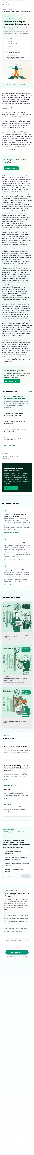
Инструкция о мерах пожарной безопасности (14, 852)
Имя (10, 937)
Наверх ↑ (29, 391)
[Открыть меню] (30, 3)
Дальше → (26, 876)
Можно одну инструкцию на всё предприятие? (14, 870)
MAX (17, 931)
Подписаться (12, 488)
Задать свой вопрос (9, 445)
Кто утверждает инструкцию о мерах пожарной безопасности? (16, 858)
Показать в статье (10, 876)
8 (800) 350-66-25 (23, 931)
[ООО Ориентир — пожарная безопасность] (5, 3)
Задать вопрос (10, 168)
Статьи (10, 9)
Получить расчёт (11, 381)
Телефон (8, 944)
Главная (4, 9)
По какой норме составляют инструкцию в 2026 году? (17, 864)
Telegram (13, 931)
